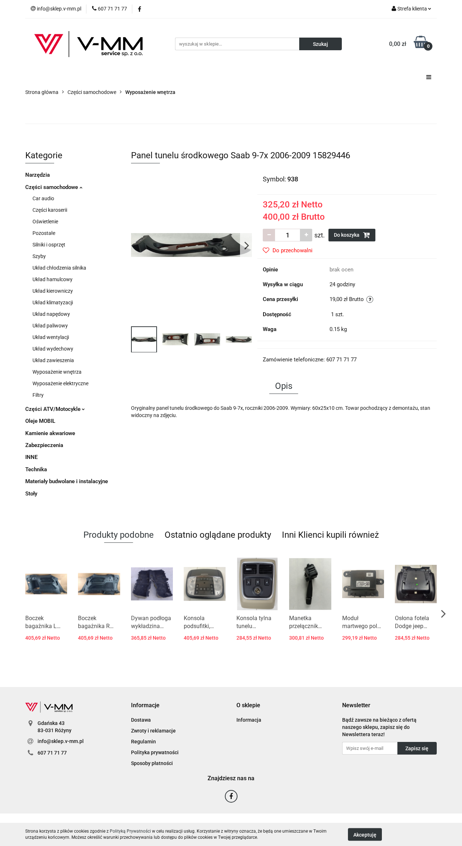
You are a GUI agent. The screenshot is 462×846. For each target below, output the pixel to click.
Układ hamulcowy (52, 279)
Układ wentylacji (50, 337)
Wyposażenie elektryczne (60, 383)
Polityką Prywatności (130, 831)
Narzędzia (37, 175)
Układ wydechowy (52, 349)
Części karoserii (49, 210)
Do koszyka (347, 235)
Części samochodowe (52, 187)
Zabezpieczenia (44, 445)
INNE (31, 457)
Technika (36, 469)
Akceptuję (364, 834)
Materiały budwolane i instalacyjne (66, 481)
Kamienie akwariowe (50, 433)
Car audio (43, 198)
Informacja (248, 720)
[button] (145, 705)
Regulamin (143, 741)
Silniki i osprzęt (48, 245)
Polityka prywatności (155, 752)
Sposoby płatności (152, 763)
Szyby (39, 256)
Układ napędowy (51, 314)
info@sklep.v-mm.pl (61, 741)
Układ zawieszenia (53, 360)
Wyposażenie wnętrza (57, 372)
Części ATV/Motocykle (53, 409)
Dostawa (141, 720)
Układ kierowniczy (52, 291)
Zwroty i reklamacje (153, 731)
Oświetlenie (45, 221)
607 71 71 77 (52, 753)
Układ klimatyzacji (52, 302)
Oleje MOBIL (40, 421)
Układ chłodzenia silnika (59, 268)
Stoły (31, 493)
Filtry (38, 395)
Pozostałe (43, 233)
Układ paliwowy (50, 325)
